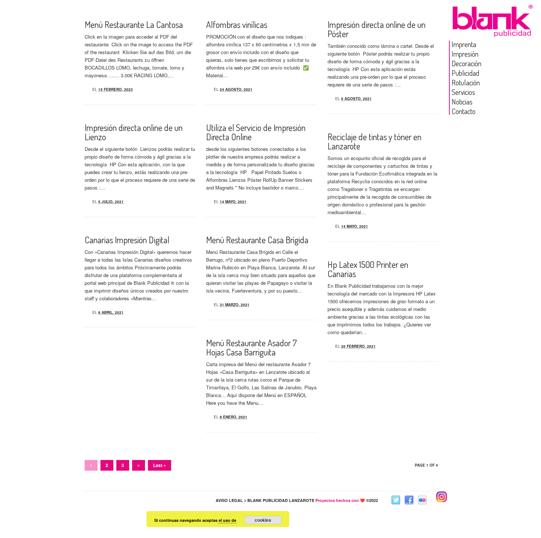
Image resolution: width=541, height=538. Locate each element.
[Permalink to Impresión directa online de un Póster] (329, 97)
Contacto (463, 111)
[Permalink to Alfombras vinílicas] (207, 88)
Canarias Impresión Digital (127, 239)
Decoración (466, 63)
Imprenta (464, 44)
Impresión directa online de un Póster (376, 29)
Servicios (463, 92)
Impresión (465, 53)
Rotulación (466, 82)
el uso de (227, 520)
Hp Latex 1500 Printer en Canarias (368, 269)
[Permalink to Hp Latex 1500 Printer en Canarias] (329, 345)
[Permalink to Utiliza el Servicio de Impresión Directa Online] (207, 200)
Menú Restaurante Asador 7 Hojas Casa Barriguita (251, 347)
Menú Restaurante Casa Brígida (257, 239)
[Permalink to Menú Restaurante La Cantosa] (86, 88)
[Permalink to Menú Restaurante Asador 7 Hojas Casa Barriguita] (207, 415)
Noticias (462, 101)
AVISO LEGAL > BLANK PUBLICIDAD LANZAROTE (265, 500)
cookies (263, 520)
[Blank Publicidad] (493, 30)
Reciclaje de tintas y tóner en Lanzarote (374, 141)
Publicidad (465, 73)
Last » (159, 465)
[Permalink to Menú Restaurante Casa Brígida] (207, 303)
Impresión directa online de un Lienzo (134, 132)
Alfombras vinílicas (236, 24)
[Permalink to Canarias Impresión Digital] (86, 311)
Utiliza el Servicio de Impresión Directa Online (255, 132)
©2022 (346, 500)
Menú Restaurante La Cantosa (134, 24)
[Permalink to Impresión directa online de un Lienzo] (86, 200)
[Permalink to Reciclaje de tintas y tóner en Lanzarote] (329, 225)
